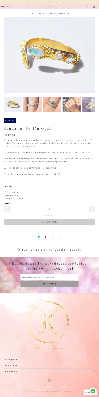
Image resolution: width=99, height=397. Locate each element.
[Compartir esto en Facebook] (46, 237)
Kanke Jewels (35, 391)
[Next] (93, 55)
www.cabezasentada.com (65, 391)
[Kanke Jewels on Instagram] (49, 380)
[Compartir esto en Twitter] (39, 237)
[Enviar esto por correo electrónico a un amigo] (59, 237)
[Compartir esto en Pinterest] (52, 237)
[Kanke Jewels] (49, 6)
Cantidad (8, 204)
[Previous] (6, 55)
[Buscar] (86, 6)
